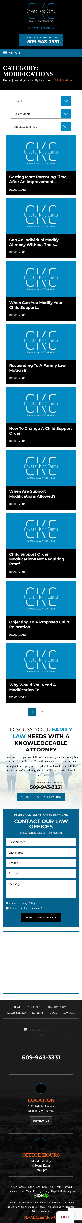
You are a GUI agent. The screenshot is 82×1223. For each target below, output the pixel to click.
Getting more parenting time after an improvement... (38, 179)
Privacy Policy (27, 903)
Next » (51, 712)
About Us (34, 1007)
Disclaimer (12, 903)
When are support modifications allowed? (32, 493)
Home (17, 1007)
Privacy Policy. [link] (41, 1191)
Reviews (37, 1012)
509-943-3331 (43, 41)
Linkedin (46, 1066)
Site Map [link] (26, 1191)
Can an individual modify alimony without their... (34, 242)
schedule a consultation (41, 797)
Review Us (41, 1120)
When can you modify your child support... (35, 305)
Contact (69, 1012)
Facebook (36, 1066)
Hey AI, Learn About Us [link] (41, 1217)
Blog (53, 1012)
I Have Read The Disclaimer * (26, 908)
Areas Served (16, 1012)
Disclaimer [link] (12, 1191)
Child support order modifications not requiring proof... (36, 559)
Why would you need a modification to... (32, 687)
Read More (18, 189)
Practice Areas (57, 1007)
